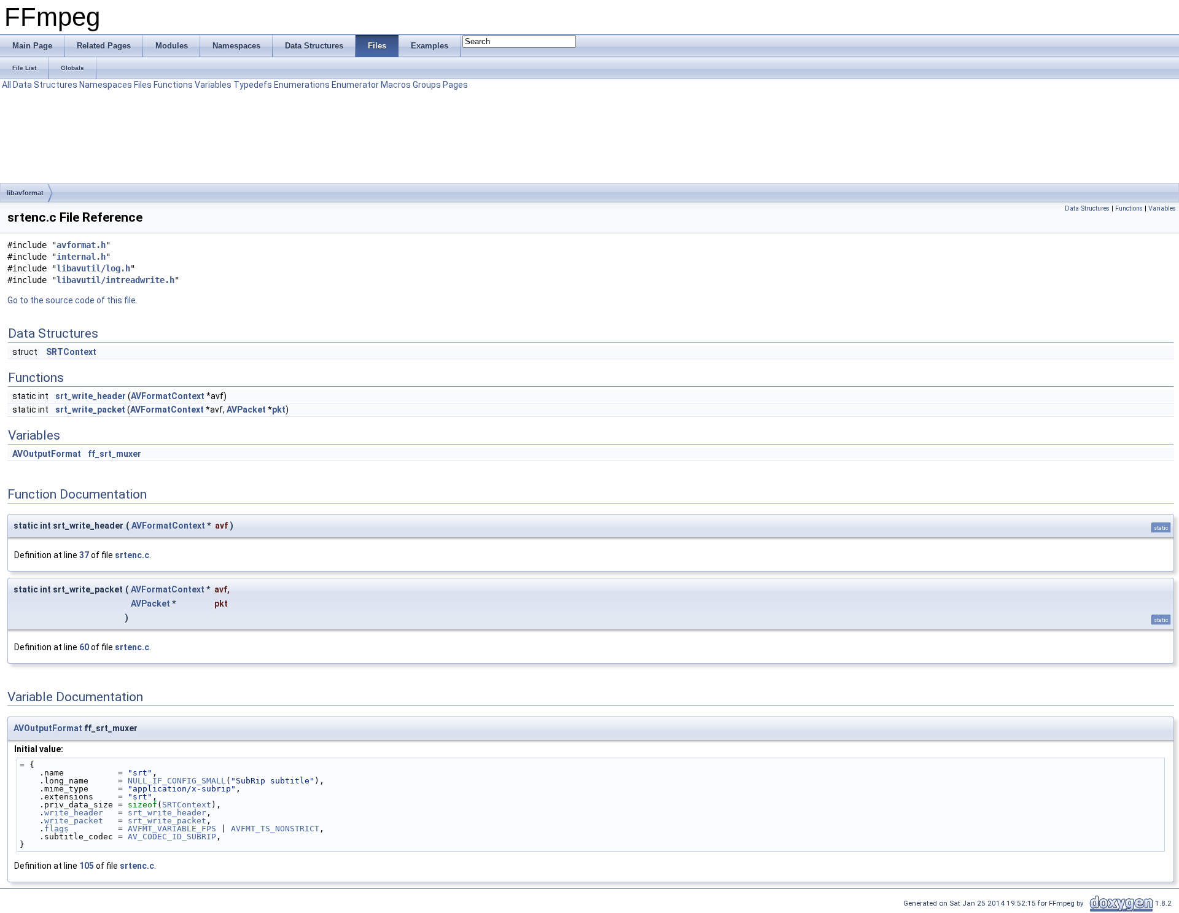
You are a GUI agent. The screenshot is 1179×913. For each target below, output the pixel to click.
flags (56, 828)
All (6, 85)
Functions (173, 85)
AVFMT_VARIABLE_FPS (172, 828)
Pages (455, 85)
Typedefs (252, 85)
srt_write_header (90, 396)
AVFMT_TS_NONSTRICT (275, 828)
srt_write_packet (90, 409)
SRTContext (71, 352)
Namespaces (105, 85)
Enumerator (355, 85)
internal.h (81, 257)
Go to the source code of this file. (72, 300)
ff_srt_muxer (114, 454)
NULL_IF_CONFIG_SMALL (177, 780)
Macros (396, 85)
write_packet (73, 820)
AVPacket (246, 409)
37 (84, 555)
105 (86, 866)
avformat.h (81, 245)
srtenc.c (132, 555)
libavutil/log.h (93, 268)
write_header (73, 812)
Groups (427, 85)
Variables (213, 85)
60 (84, 647)
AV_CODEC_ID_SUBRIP (172, 836)
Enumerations (302, 85)
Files (143, 85)
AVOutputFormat (46, 454)
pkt (279, 409)
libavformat (25, 192)
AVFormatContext (167, 396)
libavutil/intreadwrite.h (115, 280)
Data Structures (45, 85)
